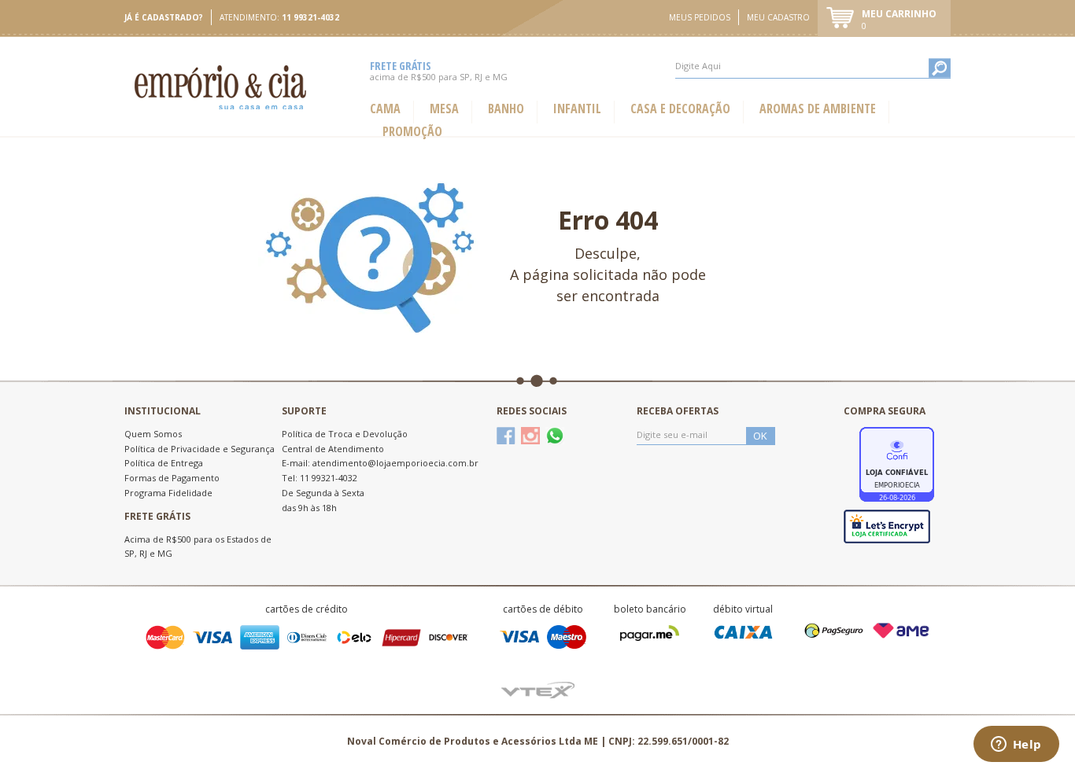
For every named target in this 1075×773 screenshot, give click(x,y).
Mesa (444, 109)
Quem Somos (153, 434)
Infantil (577, 109)
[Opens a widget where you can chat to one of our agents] (1016, 745)
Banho (506, 109)
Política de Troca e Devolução (345, 434)
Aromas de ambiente (817, 109)
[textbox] (813, 66)
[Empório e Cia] (221, 87)
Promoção (412, 131)
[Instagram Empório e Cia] (530, 435)
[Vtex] (537, 688)
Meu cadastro (778, 17)
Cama (385, 109)
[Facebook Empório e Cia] (506, 435)
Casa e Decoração (680, 109)
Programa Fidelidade (168, 493)
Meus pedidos (699, 17)
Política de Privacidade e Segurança (199, 449)
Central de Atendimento (333, 449)
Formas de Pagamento (172, 478)
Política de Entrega (163, 463)
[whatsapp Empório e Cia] (554, 435)
